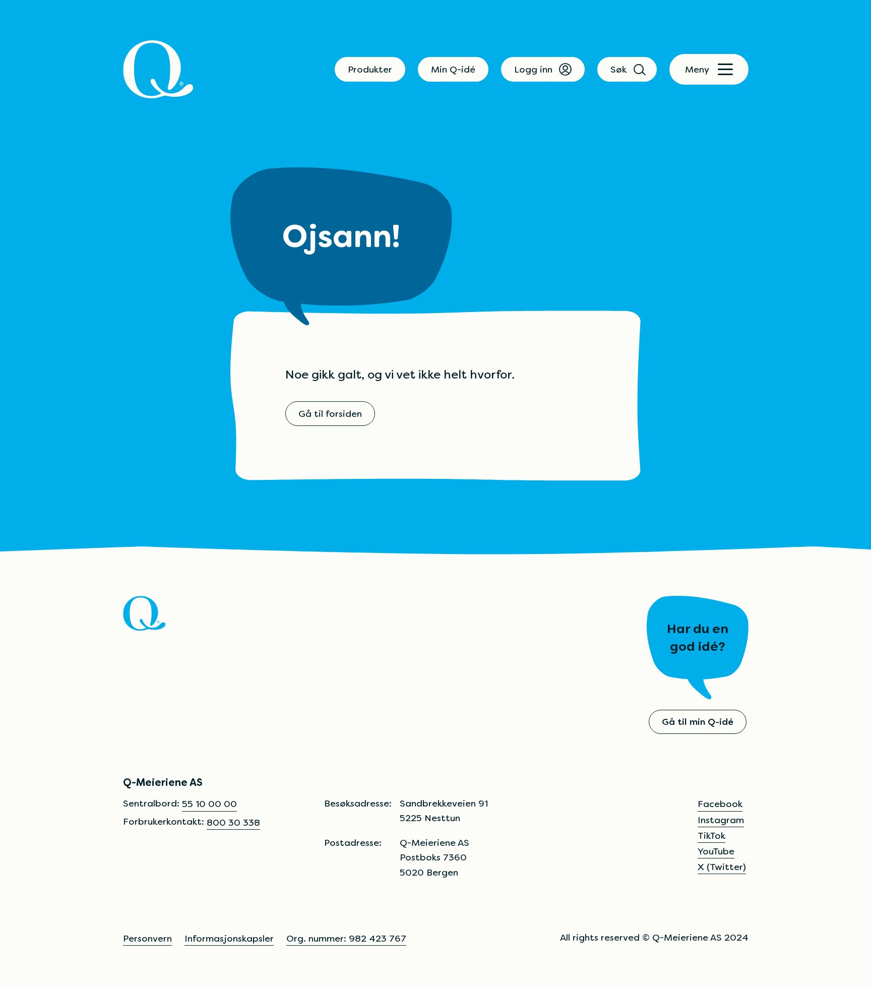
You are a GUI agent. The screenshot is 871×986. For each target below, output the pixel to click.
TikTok (711, 835)
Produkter (370, 69)
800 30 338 (233, 822)
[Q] (158, 69)
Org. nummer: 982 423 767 (346, 938)
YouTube (716, 851)
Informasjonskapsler (229, 938)
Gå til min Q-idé (697, 721)
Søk (618, 69)
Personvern (147, 938)
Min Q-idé (453, 69)
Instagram (721, 820)
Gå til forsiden (330, 413)
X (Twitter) (722, 867)
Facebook (720, 804)
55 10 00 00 (209, 804)
